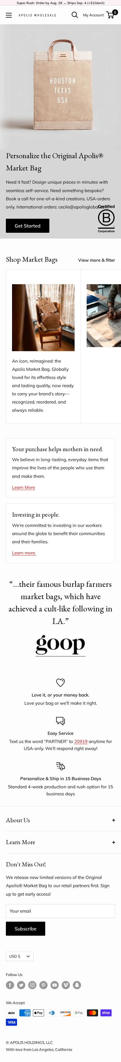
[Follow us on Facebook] (10, 985)
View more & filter (96, 260)
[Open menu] (9, 15)
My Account (93, 15)
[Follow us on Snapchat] (77, 985)
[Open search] (75, 15)
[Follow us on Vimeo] (66, 985)
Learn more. (24, 553)
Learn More (23, 487)
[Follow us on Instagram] (32, 985)
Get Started (28, 226)
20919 (81, 741)
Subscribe (25, 929)
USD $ (14, 956)
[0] (110, 14)
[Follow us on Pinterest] (43, 985)
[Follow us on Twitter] (21, 985)
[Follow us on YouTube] (55, 985)
